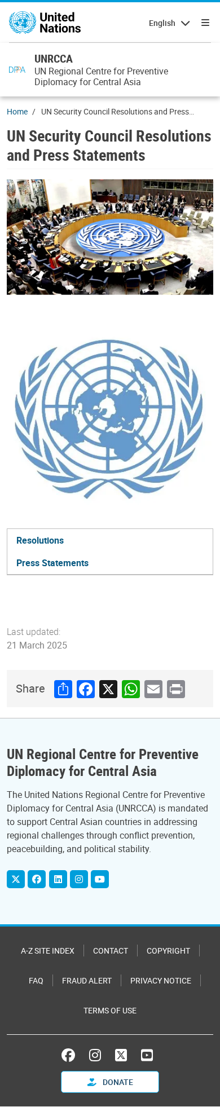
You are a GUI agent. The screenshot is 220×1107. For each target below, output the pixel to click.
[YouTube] (100, 879)
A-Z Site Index (47, 950)
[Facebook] (37, 879)
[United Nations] (45, 22)
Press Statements (52, 563)
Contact (110, 950)
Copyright (168, 950)
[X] (16, 879)
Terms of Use (110, 1010)
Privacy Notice (160, 980)
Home (17, 111)
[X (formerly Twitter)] (121, 1055)
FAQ (36, 980)
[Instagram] (79, 879)
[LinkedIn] (58, 879)
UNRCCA (53, 58)
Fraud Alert (87, 980)
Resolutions (40, 540)
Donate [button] (117, 1082)
